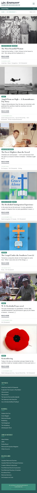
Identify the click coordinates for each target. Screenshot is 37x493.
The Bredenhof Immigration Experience (17, 204)
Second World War (20, 118)
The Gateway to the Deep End (9, 399)
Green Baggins (5, 416)
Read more (5, 56)
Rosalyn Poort (21, 488)
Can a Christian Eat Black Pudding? (10, 402)
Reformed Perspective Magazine (9, 446)
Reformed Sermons (6, 475)
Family (3, 96)
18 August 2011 (6, 268)
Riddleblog (4, 420)
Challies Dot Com (5, 413)
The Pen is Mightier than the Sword (15, 152)
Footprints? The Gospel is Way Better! (11, 390)
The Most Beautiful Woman (12, 48)
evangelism (15, 63)
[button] (16, 12)
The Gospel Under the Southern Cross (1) (17, 255)
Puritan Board (4, 444)
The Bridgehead (5, 423)
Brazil (9, 63)
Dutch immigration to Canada (8, 219)
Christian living (6, 46)
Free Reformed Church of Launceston (10, 468)
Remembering (7, 358)
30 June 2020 (5, 166)
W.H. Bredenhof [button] (11, 12)
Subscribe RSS (18, 487)
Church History (6, 202)
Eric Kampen (4, 168)
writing (20, 168)
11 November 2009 (6, 371)
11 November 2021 (6, 116)
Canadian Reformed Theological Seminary (12, 463)
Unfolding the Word (6, 428)
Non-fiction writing (7, 149)
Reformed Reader (6, 418)
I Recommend (4, 392)
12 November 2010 (6, 320)
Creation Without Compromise (9, 465)
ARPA (2, 442)
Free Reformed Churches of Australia (11, 470)
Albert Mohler (5, 439)
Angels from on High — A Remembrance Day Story (17, 100)
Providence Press (5, 472)
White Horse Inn (5, 449)
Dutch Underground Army (7, 118)
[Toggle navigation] (34, 3)
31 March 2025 (5, 61)
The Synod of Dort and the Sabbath (10, 397)
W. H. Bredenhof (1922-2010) (12, 306)
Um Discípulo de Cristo (7, 477)
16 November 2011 (6, 217)
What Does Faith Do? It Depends (9, 387)
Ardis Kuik (4, 63)
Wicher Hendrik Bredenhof (15, 119)
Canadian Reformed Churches (9, 460)
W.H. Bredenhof (23, 63)
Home (2, 12)
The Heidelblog (5, 425)
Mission (15, 46)
